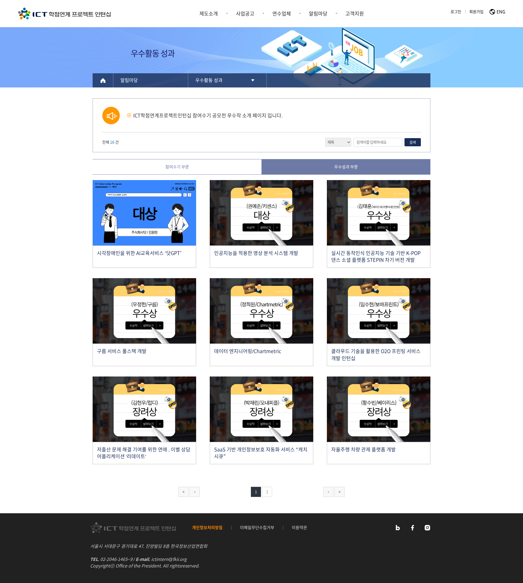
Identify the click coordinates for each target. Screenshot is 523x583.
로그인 (456, 12)
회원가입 (476, 12)
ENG (501, 12)
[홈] (103, 80)
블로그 (397, 527)
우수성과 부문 (346, 167)
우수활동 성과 (209, 80)
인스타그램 (427, 527)
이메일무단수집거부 (257, 528)
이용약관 (299, 528)
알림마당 (318, 13)
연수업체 (281, 13)
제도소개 (208, 13)
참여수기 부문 (177, 167)
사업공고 (245, 13)
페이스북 (412, 527)
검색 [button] (412, 142)
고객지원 (354, 13)
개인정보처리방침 (207, 528)
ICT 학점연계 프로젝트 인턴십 (64, 14)
